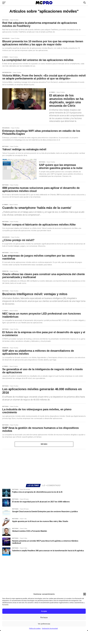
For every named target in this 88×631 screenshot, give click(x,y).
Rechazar (44, 617)
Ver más (44, 444)
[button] (84, 594)
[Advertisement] (44, 466)
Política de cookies (35, 628)
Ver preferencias (44, 624)
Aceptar (44, 611)
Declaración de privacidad (50, 628)
